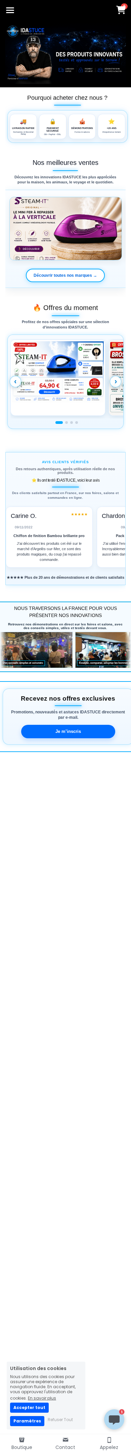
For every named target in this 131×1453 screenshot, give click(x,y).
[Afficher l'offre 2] (66, 422)
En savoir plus (42, 1397)
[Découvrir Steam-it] (65, 229)
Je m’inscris (68, 731)
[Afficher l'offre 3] (71, 422)
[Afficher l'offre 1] (59, 422)
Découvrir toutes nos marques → (65, 275)
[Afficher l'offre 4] (76, 422)
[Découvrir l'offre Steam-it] (57, 378)
